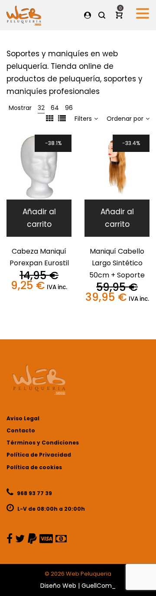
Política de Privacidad (38, 454)
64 (55, 107)
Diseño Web (58, 585)
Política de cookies (34, 467)
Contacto (20, 430)
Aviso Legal (22, 418)
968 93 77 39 (34, 493)
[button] (39, 218)
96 (69, 107)
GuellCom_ (98, 585)
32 (41, 107)
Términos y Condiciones (42, 442)
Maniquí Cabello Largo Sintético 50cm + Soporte (117, 263)
